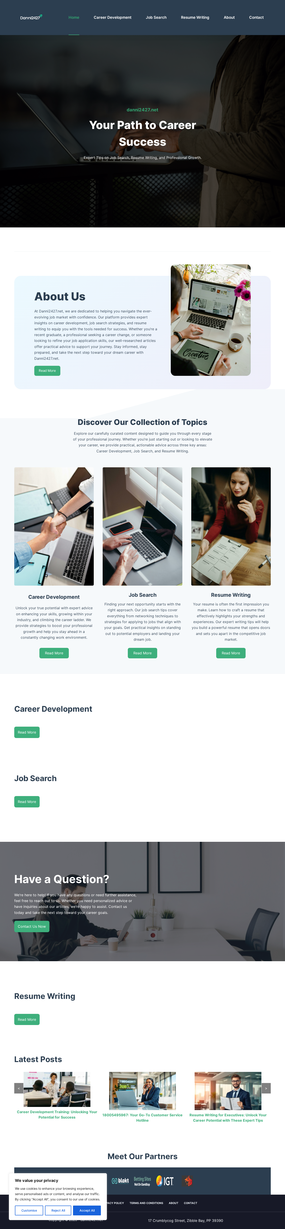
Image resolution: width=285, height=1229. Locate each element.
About (229, 17)
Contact (256, 17)
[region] (58, 1196)
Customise (29, 1210)
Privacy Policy (112, 1203)
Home (74, 17)
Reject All (58, 1210)
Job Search (156, 17)
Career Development (112, 17)
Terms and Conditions (146, 1203)
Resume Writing (195, 17)
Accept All (87, 1210)
